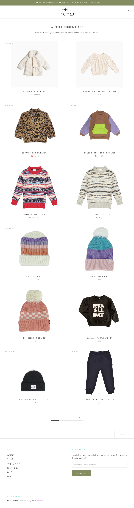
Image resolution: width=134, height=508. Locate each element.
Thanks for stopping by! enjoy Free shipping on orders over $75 (67, 3)
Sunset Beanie (34, 276)
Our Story (11, 455)
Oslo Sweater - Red (34, 215)
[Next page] (79, 418)
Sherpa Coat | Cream (34, 91)
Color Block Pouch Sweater (99, 153)
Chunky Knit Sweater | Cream (99, 91)
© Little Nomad (14, 497)
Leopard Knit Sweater (34, 153)
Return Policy (12, 468)
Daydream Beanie (99, 276)
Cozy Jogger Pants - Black (100, 400)
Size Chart (11, 472)
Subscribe (81, 473)
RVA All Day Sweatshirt (100, 338)
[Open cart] (129, 11)
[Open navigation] (5, 12)
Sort (123, 434)
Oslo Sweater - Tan (99, 215)
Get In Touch (12, 459)
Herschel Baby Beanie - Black (34, 400)
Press (9, 476)
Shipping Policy (13, 464)
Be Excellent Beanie (34, 338)
